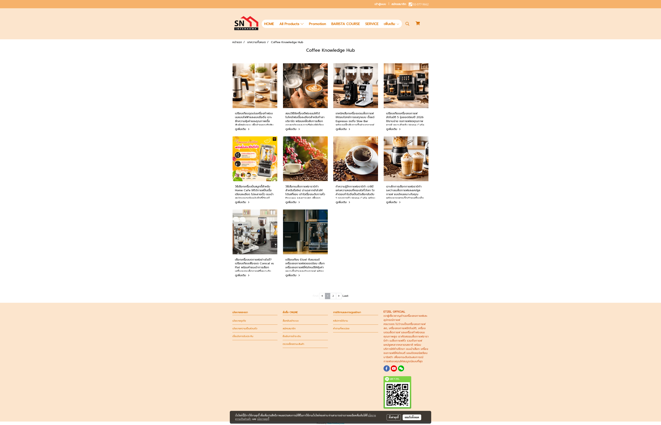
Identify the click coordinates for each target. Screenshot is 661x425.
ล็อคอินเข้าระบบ (291, 321)
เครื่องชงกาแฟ (414, 316)
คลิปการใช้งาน (340, 321)
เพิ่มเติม (390, 23)
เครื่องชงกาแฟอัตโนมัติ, (403, 328)
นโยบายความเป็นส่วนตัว (244, 328)
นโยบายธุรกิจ (239, 321)
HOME (269, 23)
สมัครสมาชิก (398, 4)
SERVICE (372, 23)
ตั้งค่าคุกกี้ (394, 417)
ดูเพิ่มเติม (241, 129)
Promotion (317, 23)
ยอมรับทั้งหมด (412, 417)
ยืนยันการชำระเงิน (292, 336)
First (315, 296)
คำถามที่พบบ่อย (341, 328)
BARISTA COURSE (345, 23)
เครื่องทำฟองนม (415, 332)
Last (345, 296)
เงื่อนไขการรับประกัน (242, 336)
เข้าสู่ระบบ (380, 4)
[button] (407, 24)
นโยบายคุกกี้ (263, 419)
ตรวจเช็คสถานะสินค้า (293, 344)
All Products (290, 23)
